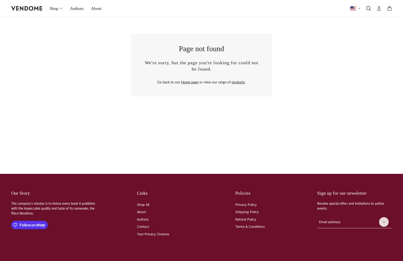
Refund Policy (245, 219)
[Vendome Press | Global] (26, 8)
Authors (143, 219)
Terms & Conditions (250, 227)
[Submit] (384, 222)
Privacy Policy (246, 205)
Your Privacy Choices (153, 234)
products (238, 82)
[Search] (368, 8)
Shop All (143, 205)
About (141, 212)
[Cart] (389, 8)
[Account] (379, 8)
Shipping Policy (247, 212)
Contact (143, 227)
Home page (189, 82)
